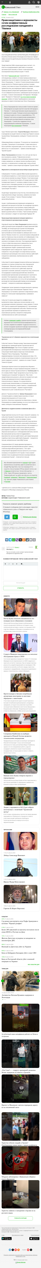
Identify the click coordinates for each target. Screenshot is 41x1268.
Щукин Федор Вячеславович (14, 882)
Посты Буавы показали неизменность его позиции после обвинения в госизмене (19, 619)
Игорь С (17, 547)
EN (6, 2)
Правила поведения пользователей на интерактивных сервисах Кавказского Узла (20, 1255)
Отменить (20, 588)
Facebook (7, 477)
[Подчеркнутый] (13, 564)
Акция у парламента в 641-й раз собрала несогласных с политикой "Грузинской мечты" (19, 809)
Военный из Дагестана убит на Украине (16, 946)
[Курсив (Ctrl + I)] (9, 564)
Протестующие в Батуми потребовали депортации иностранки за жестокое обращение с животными (18, 696)
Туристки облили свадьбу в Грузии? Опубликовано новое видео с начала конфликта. (19, 1144)
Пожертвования (35, 1235)
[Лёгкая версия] (10, 2)
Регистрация (20, 583)
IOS (30, 462)
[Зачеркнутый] (17, 564)
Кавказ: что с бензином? (11, 12)
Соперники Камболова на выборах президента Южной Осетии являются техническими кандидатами (17, 735)
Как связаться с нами (17, 1235)
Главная (4, 14)
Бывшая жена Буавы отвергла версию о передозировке (18, 776)
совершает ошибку (15, 320)
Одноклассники (32, 477)
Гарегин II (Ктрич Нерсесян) (14, 908)
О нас (3, 1235)
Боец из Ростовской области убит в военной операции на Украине (18, 960)
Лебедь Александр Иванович (14, 855)
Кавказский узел (14, 76)
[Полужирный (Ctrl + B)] (5, 564)
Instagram (14, 477)
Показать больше (20, 1218)
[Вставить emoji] (21, 564)
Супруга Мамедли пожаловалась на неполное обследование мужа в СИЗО (20, 655)
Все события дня (33, 964)
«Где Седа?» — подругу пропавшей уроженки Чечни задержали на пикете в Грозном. (19, 1071)
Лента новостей (12, 14)
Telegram (7, 471)
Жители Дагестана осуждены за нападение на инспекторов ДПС (18, 939)
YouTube (7, 481)
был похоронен (16, 125)
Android (25, 462)
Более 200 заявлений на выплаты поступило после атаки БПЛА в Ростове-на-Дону (20, 930)
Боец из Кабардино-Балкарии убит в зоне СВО (19, 953)
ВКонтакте (22, 477)
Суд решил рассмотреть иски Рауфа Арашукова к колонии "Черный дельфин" (20, 922)
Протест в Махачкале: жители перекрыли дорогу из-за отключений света (20, 1106)
